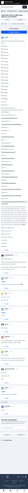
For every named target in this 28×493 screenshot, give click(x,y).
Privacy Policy (14, 480)
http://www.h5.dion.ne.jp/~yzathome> (12, 189)
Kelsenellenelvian (9, 255)
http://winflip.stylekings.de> (9, 183)
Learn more (3, 2)
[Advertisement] (14, 458)
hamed (5, 23)
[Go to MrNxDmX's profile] (2, 337)
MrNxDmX (7, 336)
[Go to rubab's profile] (2, 352)
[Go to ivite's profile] (2, 293)
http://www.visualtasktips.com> (10, 177)
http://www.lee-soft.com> (8, 158)
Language (6, 480)
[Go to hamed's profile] (2, 24)
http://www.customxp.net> (9, 152)
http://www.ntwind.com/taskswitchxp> (12, 124)
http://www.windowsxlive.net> (9, 118)
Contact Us (21, 480)
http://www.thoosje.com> (8, 146)
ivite (6, 293)
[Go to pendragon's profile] (2, 406)
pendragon (7, 406)
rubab (6, 351)
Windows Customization (18, 23)
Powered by (14, 486)
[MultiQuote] (2, 250)
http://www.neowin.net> (8, 137)
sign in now (8, 423)
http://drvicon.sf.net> (7, 164)
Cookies (14, 483)
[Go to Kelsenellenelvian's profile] (2, 255)
